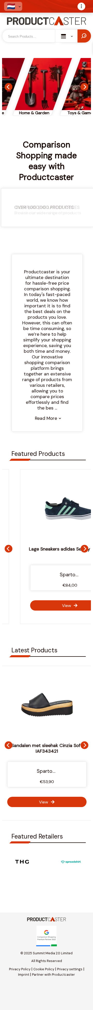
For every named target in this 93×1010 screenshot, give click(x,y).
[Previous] (8, 87)
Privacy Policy (19, 969)
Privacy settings (69, 969)
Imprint (23, 974)
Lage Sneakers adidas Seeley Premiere (47, 549)
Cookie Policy (43, 969)
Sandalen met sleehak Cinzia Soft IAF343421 (46, 748)
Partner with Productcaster (53, 974)
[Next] (84, 87)
